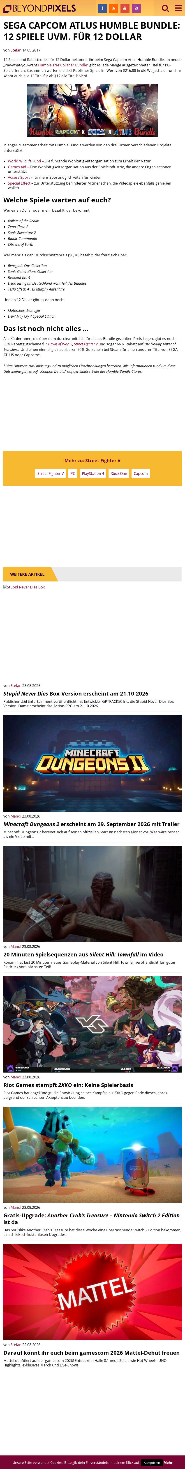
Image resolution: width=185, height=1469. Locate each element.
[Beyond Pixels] (41, 9)
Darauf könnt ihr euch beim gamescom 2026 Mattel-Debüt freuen (91, 1352)
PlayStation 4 (93, 473)
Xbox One (119, 473)
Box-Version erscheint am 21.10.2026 (75, 693)
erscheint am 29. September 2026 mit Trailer (91, 824)
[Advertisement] (92, 412)
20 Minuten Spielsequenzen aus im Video (83, 954)
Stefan (16, 50)
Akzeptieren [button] (152, 1463)
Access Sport (19, 177)
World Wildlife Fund (24, 161)
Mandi (16, 816)
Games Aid (17, 166)
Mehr (168, 1462)
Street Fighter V (50, 473)
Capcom (141, 473)
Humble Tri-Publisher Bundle (62, 65)
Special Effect (19, 183)
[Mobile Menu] (178, 8)
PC (73, 473)
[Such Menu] (165, 8)
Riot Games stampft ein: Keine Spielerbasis (68, 1085)
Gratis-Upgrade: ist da (91, 1218)
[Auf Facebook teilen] (174, 674)
